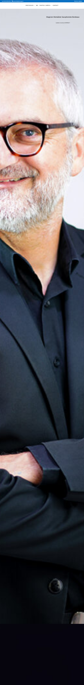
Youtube (31, 671)
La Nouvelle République (13, 22)
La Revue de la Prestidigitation (15, 30)
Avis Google (6, 671)
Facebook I (13, 671)
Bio (37, 5)
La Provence (10, 18)
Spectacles (29, 5)
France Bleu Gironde (12, 34)
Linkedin (26, 671)
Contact (55, 5)
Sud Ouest (9, 25)
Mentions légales (78, 1)
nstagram (20, 671)
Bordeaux (75, 17)
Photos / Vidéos (45, 5)
